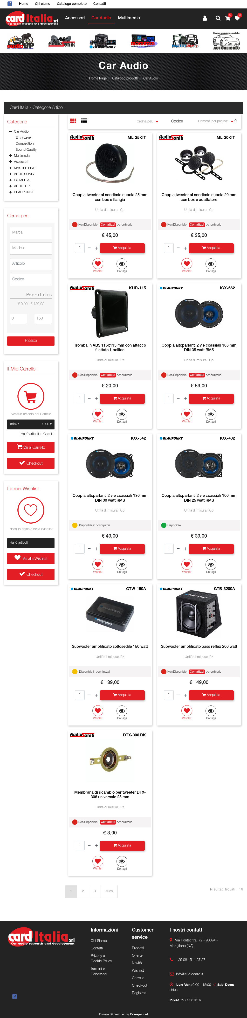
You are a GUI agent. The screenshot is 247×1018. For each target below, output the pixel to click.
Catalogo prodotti (125, 78)
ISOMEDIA (21, 180)
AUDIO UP (22, 186)
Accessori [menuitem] (75, 18)
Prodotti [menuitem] (138, 948)
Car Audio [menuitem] (101, 18)
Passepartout (139, 1014)
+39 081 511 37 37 (190, 960)
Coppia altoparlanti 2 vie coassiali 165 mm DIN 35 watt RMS (199, 348)
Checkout (35, 464)
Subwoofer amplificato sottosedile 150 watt (110, 647)
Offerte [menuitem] (137, 956)
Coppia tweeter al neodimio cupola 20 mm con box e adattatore (199, 197)
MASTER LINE (24, 168)
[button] (31, 341)
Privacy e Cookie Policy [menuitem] (101, 958)
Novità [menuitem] (137, 963)
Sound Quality (26, 150)
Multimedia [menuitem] (129, 18)
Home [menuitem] (23, 4)
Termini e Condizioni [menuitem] (99, 971)
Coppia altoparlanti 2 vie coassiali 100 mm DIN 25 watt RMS (199, 498)
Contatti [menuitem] (99, 4)
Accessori (21, 162)
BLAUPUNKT (24, 192)
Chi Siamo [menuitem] (99, 941)
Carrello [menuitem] (138, 978)
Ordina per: (145, 121)
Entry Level (23, 138)
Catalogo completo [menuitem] (72, 4)
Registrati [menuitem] (139, 993)
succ (109, 891)
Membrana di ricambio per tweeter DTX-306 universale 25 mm (110, 795)
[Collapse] (10, 132)
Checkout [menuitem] (139, 986)
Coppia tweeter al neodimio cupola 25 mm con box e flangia (110, 197)
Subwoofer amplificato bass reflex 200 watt (199, 647)
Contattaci (108, 224)
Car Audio (150, 78)
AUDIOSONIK (24, 174)
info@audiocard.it (189, 974)
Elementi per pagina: (213, 121)
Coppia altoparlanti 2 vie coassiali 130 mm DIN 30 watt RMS (110, 498)
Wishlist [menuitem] (138, 971)
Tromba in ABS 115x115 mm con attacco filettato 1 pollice (110, 348)
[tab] (75, 121)
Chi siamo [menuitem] (42, 4)
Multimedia (22, 156)
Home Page (98, 78)
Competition (25, 144)
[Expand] (10, 156)
